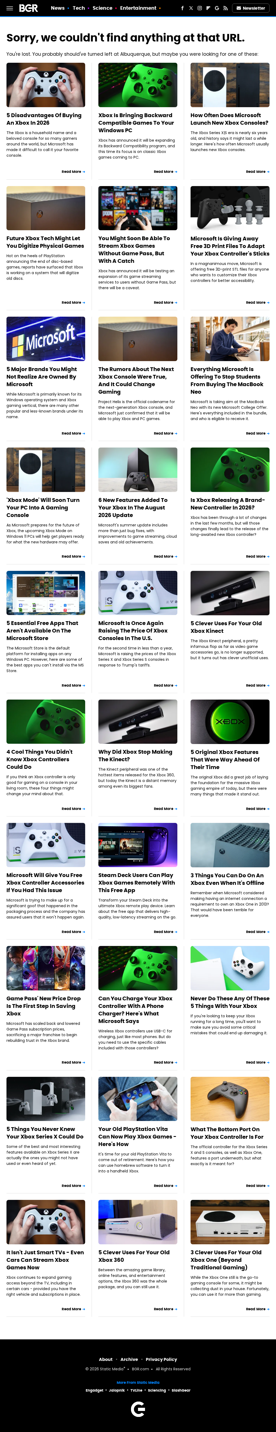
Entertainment (138, 8)
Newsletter (254, 8)
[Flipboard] (208, 8)
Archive (129, 1359)
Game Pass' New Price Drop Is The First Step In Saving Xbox (43, 1006)
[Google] (217, 8)
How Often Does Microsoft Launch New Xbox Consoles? (229, 119)
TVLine (136, 1390)
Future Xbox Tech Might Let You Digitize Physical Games (45, 242)
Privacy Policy (161, 1359)
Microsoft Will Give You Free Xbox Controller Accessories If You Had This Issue (45, 883)
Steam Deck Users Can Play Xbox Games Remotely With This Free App (136, 883)
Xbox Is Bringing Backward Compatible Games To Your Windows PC (136, 123)
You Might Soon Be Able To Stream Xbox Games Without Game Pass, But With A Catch (134, 249)
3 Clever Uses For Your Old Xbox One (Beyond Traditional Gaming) (226, 1260)
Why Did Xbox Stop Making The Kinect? (135, 755)
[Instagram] (200, 8)
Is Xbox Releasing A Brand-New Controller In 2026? (228, 504)
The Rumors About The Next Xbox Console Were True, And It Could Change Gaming (136, 380)
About (106, 1359)
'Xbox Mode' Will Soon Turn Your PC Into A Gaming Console (43, 508)
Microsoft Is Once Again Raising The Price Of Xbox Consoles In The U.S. (133, 631)
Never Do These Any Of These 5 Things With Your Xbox (230, 1002)
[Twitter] (191, 8)
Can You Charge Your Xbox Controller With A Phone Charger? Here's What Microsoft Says (135, 1010)
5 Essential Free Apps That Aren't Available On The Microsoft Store (42, 631)
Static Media (111, 1369)
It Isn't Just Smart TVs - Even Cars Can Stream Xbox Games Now (45, 1260)
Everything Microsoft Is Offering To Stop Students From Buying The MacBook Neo (227, 380)
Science (102, 8)
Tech (79, 8)
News (58, 8)
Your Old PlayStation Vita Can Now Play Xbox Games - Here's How (137, 1137)
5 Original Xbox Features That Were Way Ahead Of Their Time (225, 760)
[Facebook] (182, 8)
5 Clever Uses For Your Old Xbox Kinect (226, 627)
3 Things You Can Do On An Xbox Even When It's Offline (227, 879)
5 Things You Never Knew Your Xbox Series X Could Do (45, 1133)
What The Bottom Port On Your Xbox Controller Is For (227, 1133)
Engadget (94, 1390)
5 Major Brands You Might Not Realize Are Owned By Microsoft (41, 377)
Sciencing (157, 1390)
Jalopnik (117, 1390)
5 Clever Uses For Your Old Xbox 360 (134, 1256)
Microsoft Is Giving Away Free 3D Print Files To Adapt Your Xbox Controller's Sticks (230, 246)
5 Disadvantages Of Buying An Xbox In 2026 (44, 119)
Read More (71, 171)
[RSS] (225, 8)
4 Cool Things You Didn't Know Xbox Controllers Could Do (39, 759)
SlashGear (181, 1390)
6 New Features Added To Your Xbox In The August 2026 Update (133, 508)
